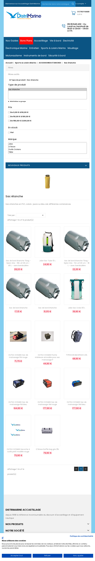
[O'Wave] (47, 146)
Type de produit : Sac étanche (24, 80)
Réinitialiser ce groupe (18, 101)
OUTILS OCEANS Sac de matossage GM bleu (76, 403)
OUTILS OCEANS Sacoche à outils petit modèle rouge (18, 450)
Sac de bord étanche (18, 308)
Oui (11, 132)
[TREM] (47, 152)
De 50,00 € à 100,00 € (20, 116)
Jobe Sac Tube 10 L (47, 260)
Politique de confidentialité (81, 536)
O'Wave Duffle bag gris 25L (47, 449)
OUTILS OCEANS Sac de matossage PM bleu (18, 403)
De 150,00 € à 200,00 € (20, 120)
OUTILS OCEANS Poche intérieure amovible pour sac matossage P (47, 357)
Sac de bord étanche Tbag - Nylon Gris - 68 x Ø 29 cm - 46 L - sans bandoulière (18, 263)
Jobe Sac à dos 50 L (76, 308)
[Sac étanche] (47, 89)
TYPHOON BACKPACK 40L (76, 355)
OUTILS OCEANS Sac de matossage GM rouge (47, 403)
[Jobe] (47, 144)
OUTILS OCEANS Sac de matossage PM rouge (18, 356)
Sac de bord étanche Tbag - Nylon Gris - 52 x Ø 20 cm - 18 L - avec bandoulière (76, 263)
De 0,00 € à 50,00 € (19, 112)
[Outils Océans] (47, 149)
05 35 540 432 (74, 24)
